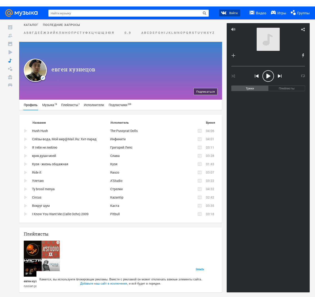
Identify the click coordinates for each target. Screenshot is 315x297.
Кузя (113, 164)
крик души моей (44, 155)
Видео (260, 13)
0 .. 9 (128, 33)
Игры (281, 13)
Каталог (31, 25)
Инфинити (118, 139)
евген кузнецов (73, 69)
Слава (115, 155)
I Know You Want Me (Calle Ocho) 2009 (60, 214)
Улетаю (38, 180)
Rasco (114, 172)
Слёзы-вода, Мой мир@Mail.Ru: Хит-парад (64, 139)
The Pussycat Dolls (124, 131)
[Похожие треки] (303, 55)
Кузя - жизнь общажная (50, 164)
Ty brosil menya (43, 189)
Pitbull (115, 214)
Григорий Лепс (121, 147)
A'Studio (116, 180)
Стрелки (116, 189)
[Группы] (10, 69)
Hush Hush (40, 131)
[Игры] (10, 85)
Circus (36, 197)
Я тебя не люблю (44, 147)
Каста (114, 205)
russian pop (31, 286)
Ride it (36, 172)
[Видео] (10, 52)
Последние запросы (61, 25)
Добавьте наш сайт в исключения (103, 283)
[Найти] (204, 13)
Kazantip (116, 197)
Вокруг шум (41, 205)
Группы (303, 13)
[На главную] (22, 13)
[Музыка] (10, 60)
